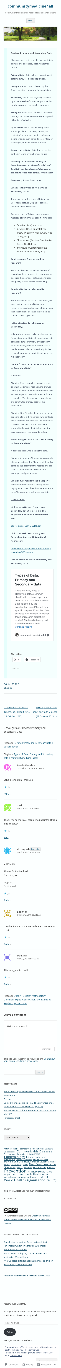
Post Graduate (39, 1167)
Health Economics (24, 1159)
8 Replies (8, 687)
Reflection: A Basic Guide (15, 1249)
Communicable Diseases (34, 1151)
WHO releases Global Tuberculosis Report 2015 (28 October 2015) (17, 712)
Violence (36, 1177)
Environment (33, 1153)
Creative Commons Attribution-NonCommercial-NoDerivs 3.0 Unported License (27, 1219)
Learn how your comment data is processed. (29, 1059)
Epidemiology (14, 1156)
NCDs (25, 1164)
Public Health (33, 1174)
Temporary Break (12, 1117)
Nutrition (28, 1167)
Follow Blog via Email (15, 1304)
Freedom (8, 1099)
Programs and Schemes (14, 1174)
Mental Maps (16, 1164)
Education (21, 1154)
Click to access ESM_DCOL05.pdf (26, 525)
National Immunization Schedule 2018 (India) (25, 1245)
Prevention (15, 1171)
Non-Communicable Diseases (30, 1165)
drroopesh (23, 849)
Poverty (51, 1167)
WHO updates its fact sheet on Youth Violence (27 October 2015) (45, 712)
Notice (20, 1167)
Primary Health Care (40, 1171)
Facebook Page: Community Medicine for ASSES (27, 1276)
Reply (6, 793)
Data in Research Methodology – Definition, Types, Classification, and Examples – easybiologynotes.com (28, 999)
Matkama (22, 955)
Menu (30, 20)
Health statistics (40, 1159)
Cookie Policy (16, 1355)
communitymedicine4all (30, 6)
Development (10, 1154)
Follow (10, 1332)
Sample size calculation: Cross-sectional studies (26, 1242)
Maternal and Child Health (17, 1161)
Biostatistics (38, 1148)
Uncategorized (24, 1177)
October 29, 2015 (11, 684)
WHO (44, 1177)
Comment (46, 1049)
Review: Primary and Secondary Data (31, 53)
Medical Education (40, 1161)
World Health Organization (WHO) (30, 1180)
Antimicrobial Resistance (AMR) (17, 1148)
